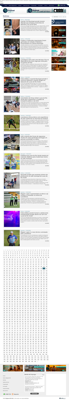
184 (30, 266)
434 (17, 293)
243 (7, 273)
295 (9, 279)
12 (26, 250)
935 (38, 346)
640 (22, 315)
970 (41, 350)
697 (38, 321)
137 (41, 261)
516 (9, 303)
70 (15, 255)
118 (36, 259)
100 (35, 257)
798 (36, 332)
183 (28, 266)
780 (33, 330)
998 (25, 354)
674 (22, 319)
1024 (14, 357)
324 (41, 281)
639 (20, 315)
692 (25, 321)
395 (4, 290)
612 (38, 312)
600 (7, 312)
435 (20, 293)
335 (25, 283)
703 (9, 323)
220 (36, 270)
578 (38, 308)
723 (17, 325)
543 (36, 304)
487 (22, 299)
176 (9, 266)
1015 (32, 356)
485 (17, 299)
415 (12, 292)
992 (9, 354)
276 (4, 277)
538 (22, 304)
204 (38, 268)
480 (4, 299)
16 (35, 250)
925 (12, 346)
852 (44, 337)
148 (25, 262)
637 (14, 315)
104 (45, 257)
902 (41, 343)
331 (14, 283)
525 (33, 303)
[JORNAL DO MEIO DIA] (34, 368)
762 (30, 328)
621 (17, 314)
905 (4, 345)
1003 (40, 354)
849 (36, 337)
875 (14, 341)
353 (28, 284)
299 (20, 279)
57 (32, 253)
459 (38, 295)
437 (25, 293)
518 (14, 303)
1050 (47, 359)
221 (38, 270)
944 (17, 348)
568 (12, 308)
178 (14, 266)
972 (46, 350)
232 (22, 272)
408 (38, 290)
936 (41, 346)
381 (12, 288)
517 (12, 303)
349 (17, 284)
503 (20, 301)
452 (20, 295)
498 (7, 301)
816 (38, 334)
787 (7, 332)
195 (14, 268)
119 (38, 259)
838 (7, 337)
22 (48, 250)
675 (25, 319)
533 (9, 304)
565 (4, 308)
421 (28, 292)
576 (33, 308)
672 (17, 319)
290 (41, 277)
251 (28, 273)
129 (20, 261)
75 (26, 255)
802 (46, 332)
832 (36, 335)
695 (33, 321)
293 (4, 279)
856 (9, 339)
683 (46, 319)
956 (4, 350)
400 (17, 290)
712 (33, 323)
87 (6, 257)
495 (44, 299)
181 (22, 266)
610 (33, 312)
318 (25, 281)
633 (4, 315)
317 (22, 281)
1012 (23, 356)
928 (20, 346)
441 (36, 293)
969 (38, 350)
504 (22, 301)
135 (36, 261)
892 (14, 343)
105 (48, 257)
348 (14, 284)
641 (25, 315)
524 (30, 303)
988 (44, 352)
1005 (46, 354)
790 (14, 332)
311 (7, 281)
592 (30, 310)
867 (38, 339)
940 (7, 348)
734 (46, 325)
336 (28, 283)
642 (28, 315)
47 (10, 253)
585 (12, 310)
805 (9, 334)
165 (25, 264)
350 (20, 284)
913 (25, 345)
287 (33, 277)
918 (38, 345)
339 (36, 283)
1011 (20, 356)
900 (36, 343)
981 (25, 352)
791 (17, 332)
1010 (17, 356)
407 (36, 290)
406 (33, 290)
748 (38, 326)
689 (17, 321)
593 (33, 310)
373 (36, 286)
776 (22, 330)
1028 (26, 357)
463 (4, 297)
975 (9, 352)
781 (36, 330)
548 (4, 306)
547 (46, 304)
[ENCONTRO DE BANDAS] (58, 43)
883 (36, 341)
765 (38, 328)
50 (17, 253)
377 (46, 286)
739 (14, 326)
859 (17, 339)
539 (25, 304)
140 (4, 262)
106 (4, 259)
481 (7, 299)
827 (22, 335)
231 (20, 272)
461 (44, 295)
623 (22, 314)
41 (43, 251)
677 (30, 319)
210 (9, 270)
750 (44, 326)
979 (20, 352)
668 (7, 319)
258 (46, 273)
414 (9, 292)
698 (41, 321)
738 (12, 326)
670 (12, 319)
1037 (7, 359)
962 (20, 350)
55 (28, 253)
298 (17, 279)
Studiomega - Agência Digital (62, 398)
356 (36, 284)
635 (9, 315)
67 (8, 255)
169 (36, 264)
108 (9, 259)
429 (4, 293)
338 (33, 283)
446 (4, 295)
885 (41, 341)
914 (28, 345)
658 (25, 317)
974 (7, 352)
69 (12, 255)
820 (4, 335)
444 (44, 293)
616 (4, 314)
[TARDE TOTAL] (13, 368)
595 (38, 310)
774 (17, 330)
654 (14, 317)
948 (28, 348)
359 (44, 284)
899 (33, 343)
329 (9, 283)
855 (7, 339)
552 (14, 306)
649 (46, 315)
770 (7, 330)
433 (14, 293)
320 (30, 281)
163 (20, 264)
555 (22, 306)
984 (33, 352)
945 (20, 348)
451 (17, 295)
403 (25, 290)
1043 (26, 359)
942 (12, 348)
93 (19, 257)
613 (41, 312)
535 (14, 304)
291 (44, 277)
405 (30, 290)
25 (8, 251)
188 (41, 266)
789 (12, 332)
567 (9, 308)
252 (30, 273)
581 (46, 308)
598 (46, 310)
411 (46, 290)
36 (32, 251)
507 (30, 301)
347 (12, 284)
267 (25, 275)
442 (38, 293)
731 (38, 325)
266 (22, 275)
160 (12, 264)
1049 (44, 359)
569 (14, 308)
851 (41, 337)
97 (28, 257)
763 (33, 328)
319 (28, 281)
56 (30, 253)
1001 (34, 354)
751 (46, 326)
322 (36, 281)
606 (22, 312)
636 (12, 315)
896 (25, 343)
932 (30, 346)
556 (25, 306)
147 (22, 262)
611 (36, 312)
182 (25, 266)
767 (44, 328)
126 (12, 261)
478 (44, 297)
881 (30, 341)
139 (46, 261)
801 (44, 332)
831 (33, 335)
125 (9, 261)
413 (7, 292)
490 (30, 299)
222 (41, 270)
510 (38, 301)
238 (38, 272)
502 (17, 301)
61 (41, 253)
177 (12, 266)
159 (9, 264)
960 (14, 350)
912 (22, 345)
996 (20, 354)
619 (12, 314)
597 (44, 310)
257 (44, 273)
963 (22, 350)
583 (7, 310)
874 (12, 341)
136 (38, 261)
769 (4, 330)
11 (24, 250)
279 (12, 277)
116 (30, 259)
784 (44, 330)
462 (46, 295)
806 (12, 334)
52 (21, 253)
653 (12, 317)
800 (41, 332)
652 (9, 317)
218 (30, 270)
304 (33, 279)
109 (12, 259)
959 (12, 350)
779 (30, 330)
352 (25, 284)
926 (14, 346)
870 (46, 339)
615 (46, 312)
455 (28, 295)
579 (41, 308)
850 (38, 337)
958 (9, 350)
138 (44, 261)
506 (28, 301)
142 (9, 262)
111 (17, 259)
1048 (41, 359)
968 (36, 350)
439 (30, 293)
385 (22, 288)
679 (36, 319)
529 (44, 303)
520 (20, 303)
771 (9, 330)
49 (15, 253)
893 (17, 343)
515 (7, 303)
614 (44, 312)
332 (17, 283)
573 (25, 308)
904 (46, 343)
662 (36, 317)
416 (14, 292)
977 (14, 352)
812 (28, 334)
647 (41, 315)
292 (46, 277)
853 (46, 337)
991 (7, 354)
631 (44, 314)
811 (25, 334)
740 (17, 326)
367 (20, 286)
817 (41, 334)
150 (30, 262)
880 (28, 341)
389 (33, 288)
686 (9, 321)
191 (4, 268)
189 (44, 266)
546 (44, 304)
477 (41, 297)
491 (33, 299)
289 (38, 277)
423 (33, 292)
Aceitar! (1, 3)
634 (7, 315)
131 (25, 261)
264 (17, 275)
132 (28, 261)
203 (36, 268)
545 (41, 304)
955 (46, 348)
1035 (47, 357)
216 (25, 270)
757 (17, 328)
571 (20, 308)
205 (41, 268)
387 (28, 288)
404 (28, 290)
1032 (38, 357)
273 (41, 275)
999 (28, 354)
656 (20, 317)
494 (41, 299)
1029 (29, 357)
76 (28, 255)
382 (14, 288)
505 (25, 301)
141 (7, 262)
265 (20, 275)
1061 (35, 361)
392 (41, 288)
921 (46, 345)
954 (44, 348)
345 (7, 284)
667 (4, 319)
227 (9, 272)
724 (20, 325)
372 (33, 286)
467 (14, 297)
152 (36, 262)
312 (9, 281)
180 (20, 266)
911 (20, 345)
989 (46, 352)
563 (44, 306)
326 (46, 281)
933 (33, 346)
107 (7, 259)
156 (46, 262)
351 (22, 284)
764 (36, 328)
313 (12, 281)
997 (22, 354)
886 (44, 341)
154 (41, 262)
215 (22, 270)
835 (44, 335)
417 (17, 292)
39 (39, 251)
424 (36, 292)
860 (20, 339)
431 (9, 293)
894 (20, 343)
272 (38, 275)
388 (30, 288)
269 (30, 275)
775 (20, 330)
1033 (41, 357)
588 (20, 310)
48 (12, 253)
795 (28, 332)
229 (14, 272)
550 (9, 306)
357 (38, 284)
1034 (44, 357)
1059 (29, 361)
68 (10, 255)
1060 (32, 361)
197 (20, 268)
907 (9, 345)
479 (46, 297)
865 (33, 339)
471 (25, 297)
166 (28, 264)
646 (38, 315)
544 (38, 304)
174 (4, 266)
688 (14, 321)
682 (44, 319)
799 (38, 332)
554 (20, 306)
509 (36, 301)
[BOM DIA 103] (58, 67)
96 (26, 257)
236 (33, 272)
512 (44, 301)
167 (30, 264)
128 (17, 261)
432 (12, 293)
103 (43, 257)
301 (25, 279)
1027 (23, 357)
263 (14, 275)
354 (30, 284)
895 (22, 343)
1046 (35, 359)
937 (44, 346)
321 (33, 281)
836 (46, 335)
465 (9, 297)
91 (15, 257)
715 (41, 323)
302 (28, 279)
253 (33, 273)
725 (22, 325)
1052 (7, 361)
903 (44, 343)
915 (30, 345)
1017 (38, 356)
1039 (14, 359)
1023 (10, 357)
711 (30, 323)
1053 (10, 361)
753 (7, 328)
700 (46, 321)
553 (17, 306)
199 (25, 268)
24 (6, 251)
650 (4, 317)
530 (46, 303)
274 (44, 275)
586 (14, 310)
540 (28, 304)
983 (30, 352)
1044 (29, 359)
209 (7, 270)
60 (39, 253)
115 (28, 259)
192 (7, 268)
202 (33, 268)
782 (38, 330)
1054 (14, 361)
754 (9, 328)
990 (4, 354)
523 (28, 303)
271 (36, 275)
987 (41, 352)
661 (33, 317)
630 (41, 314)
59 (37, 253)
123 (4, 261)
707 (20, 323)
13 (28, 250)
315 (17, 281)
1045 (32, 359)
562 (41, 306)
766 (41, 328)
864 (30, 339)
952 (38, 348)
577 (36, 308)
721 (12, 325)
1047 (38, 359)
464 (7, 297)
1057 (23, 361)
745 (30, 326)
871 (4, 341)
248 (20, 273)
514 (4, 303)
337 (30, 283)
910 (17, 345)
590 (25, 310)
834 (41, 335)
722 (14, 325)
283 (22, 277)
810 (22, 334)
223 (44, 270)
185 (33, 266)
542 (33, 304)
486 (20, 299)
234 (28, 272)
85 (48, 255)
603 (14, 312)
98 (30, 257)
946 (22, 348)
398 (12, 290)
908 (12, 345)
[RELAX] (58, 31)
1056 (20, 361)
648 (44, 315)
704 (12, 323)
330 (12, 283)
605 (20, 312)
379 (7, 288)
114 (25, 259)
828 (25, 335)
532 (7, 304)
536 (17, 304)
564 (46, 306)
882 (33, 341)
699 (44, 321)
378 (4, 288)
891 (12, 343)
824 (14, 335)
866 (36, 339)
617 (7, 314)
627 (33, 314)
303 (30, 279)
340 (38, 283)
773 (14, 330)
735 (4, 326)
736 (7, 326)
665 (44, 317)
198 (22, 268)
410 (44, 290)
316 (20, 281)
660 (30, 317)
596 (41, 310)
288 (36, 277)
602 (12, 312)
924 (9, 346)
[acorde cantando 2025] (58, 52)
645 (36, 315)
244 (9, 273)
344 (4, 284)
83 (43, 255)
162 (17, 264)
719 (7, 325)
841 (14, 337)
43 (48, 251)
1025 (17, 357)
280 (14, 277)
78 (32, 255)
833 (38, 335)
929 (22, 346)
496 (46, 299)
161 (14, 264)
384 (20, 288)
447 (7, 295)
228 (12, 272)
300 (22, 279)
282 (20, 277)
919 (41, 345)
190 (46, 266)
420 (25, 292)
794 (25, 332)
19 (41, 250)
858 (14, 339)
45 (6, 253)
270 (33, 275)
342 (44, 283)
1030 (32, 357)
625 (28, 314)
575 (30, 308)
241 (46, 272)
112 (20, 259)
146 (20, 262)
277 (7, 277)
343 (46, 283)
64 (48, 253)
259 (4, 275)
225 (4, 272)
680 (38, 319)
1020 (47, 356)
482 (9, 299)
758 (20, 328)
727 (28, 325)
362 (7, 286)
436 (22, 293)
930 (25, 346)
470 (22, 297)
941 (9, 348)
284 (25, 277)
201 (30, 268)
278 (9, 277)
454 (25, 295)
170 (38, 264)
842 (17, 337)
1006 (4, 356)
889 (7, 343)
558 (30, 306)
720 (9, 325)
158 (7, 264)
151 (33, 262)
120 (41, 259)
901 (38, 343)
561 (38, 306)
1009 (14, 356)
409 (41, 290)
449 (12, 295)
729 (33, 325)
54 (26, 253)
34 (28, 251)
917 (36, 345)
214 (20, 270)
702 (7, 323)
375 (41, 286)
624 (25, 314)
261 (9, 275)
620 (14, 314)
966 (30, 350)
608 (28, 312)
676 (28, 319)
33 (26, 251)
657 (22, 317)
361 (4, 286)
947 (25, 348)
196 (17, 268)
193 (9, 268)
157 (4, 264)
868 (41, 339)
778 (28, 330)
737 (9, 326)
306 (38, 279)
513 (46, 301)
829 (28, 335)
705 (14, 323)
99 (32, 257)
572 (22, 308)
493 (38, 299)
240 (44, 272)
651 (7, 317)
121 (44, 259)
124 (7, 261)
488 (25, 299)
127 (14, 261)
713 (36, 323)
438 (28, 293)
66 (6, 255)
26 (10, 251)
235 (30, 272)
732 (41, 325)
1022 (7, 357)
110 (14, 259)
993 (12, 354)
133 (30, 261)
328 (7, 283)
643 (30, 315)
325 (44, 281)
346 (9, 284)
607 (25, 312)
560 (36, 306)
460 (41, 295)
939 (4, 348)
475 (36, 297)
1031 (35, 357)
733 (44, 325)
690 (20, 321)
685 (7, 321)
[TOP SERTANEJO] (56, 368)
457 (33, 295)
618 (9, 314)
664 (41, 317)
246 (14, 273)
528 (41, 303)
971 (44, 350)
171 (41, 264)
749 (41, 326)
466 (12, 297)
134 (33, 261)
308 (44, 279)
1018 (41, 356)
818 (44, 334)
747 (36, 326)
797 (33, 332)
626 (30, 314)
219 (33, 270)
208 (4, 270)
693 (28, 321)
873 (9, 341)
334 (22, 283)
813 (30, 334)
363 (9, 286)
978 (17, 352)
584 (9, 310)
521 (22, 303)
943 (14, 348)
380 (9, 288)
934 (36, 346)
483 (12, 299)
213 (17, 270)
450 (14, 295)
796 (30, 332)
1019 (44, 356)
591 (28, 310)
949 (30, 348)
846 (28, 337)
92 (17, 257)
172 (44, 264)
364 (12, 286)
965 (28, 350)
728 (30, 325)
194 (12, 268)
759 (22, 328)
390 (36, 288)
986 (38, 352)
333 (20, 283)
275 (46, 275)
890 (9, 343)
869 (44, 339)
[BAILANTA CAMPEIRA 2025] (58, 59)
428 (46, 292)
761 (28, 328)
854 (4, 339)
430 (7, 293)
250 (25, 273)
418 (20, 292)
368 (22, 286)
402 (22, 290)
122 (46, 259)
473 (30, 297)
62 (43, 253)
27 (12, 251)
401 (20, 290)
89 (10, 257)
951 (36, 348)
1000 (31, 354)
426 (41, 292)
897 (28, 343)
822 (9, 335)
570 (17, 308)
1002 (37, 354)
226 (7, 272)
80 (37, 255)
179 (17, 266)
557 (28, 306)
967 (33, 350)
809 (20, 334)
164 (22, 264)
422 (30, 292)
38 (37, 251)
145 (17, 262)
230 (17, 272)
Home (6, 5)
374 (38, 286)
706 (17, 323)
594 (36, 310)
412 (4, 292)
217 (28, 270)
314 (14, 281)
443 (41, 293)
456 (30, 295)
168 (33, 264)
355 (33, 284)
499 (9, 301)
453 (22, 295)
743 (25, 326)
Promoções (40, 5)
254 (36, 273)
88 (8, 257)
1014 (29, 356)
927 (17, 346)
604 (17, 312)
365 (14, 286)
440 (33, 293)
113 (22, 259)
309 (46, 279)
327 (4, 283)
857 (12, 339)
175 (7, 266)
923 (7, 346)
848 (33, 337)
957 (7, 350)
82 (41, 255)
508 (33, 301)
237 (36, 272)
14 (30, 250)
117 (33, 259)
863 (28, 339)
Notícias (19, 5)
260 (7, 275)
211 (12, 270)
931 (28, 346)
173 (46, 264)
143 (12, 262)
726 (25, 325)
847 (30, 337)
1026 (20, 357)
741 (20, 326)
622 (20, 314)
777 (25, 330)
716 (44, 323)
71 (17, 255)
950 (33, 348)
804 (7, 334)
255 (38, 273)
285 (28, 277)
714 (38, 323)
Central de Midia (6, 388)
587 (17, 310)
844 (22, 337)
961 (17, 350)
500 (12, 301)
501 (14, 301)
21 (46, 250)
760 (25, 328)
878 (22, 341)
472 (28, 297)
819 (46, 334)
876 (17, 341)
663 (38, 317)
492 (36, 299)
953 (41, 348)
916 (33, 345)
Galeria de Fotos (26, 5)
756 (14, 328)
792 (20, 332)
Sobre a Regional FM (12, 5)
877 (20, 341)
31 (21, 251)
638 (17, 315)
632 (46, 314)
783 (41, 330)
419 (22, 292)
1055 (17, 361)
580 (44, 308)
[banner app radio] (46, 10)
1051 (4, 361)
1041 (20, 359)
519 (17, 303)
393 (44, 288)
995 (17, 354)
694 (30, 321)
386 (25, 288)
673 (20, 319)
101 (37, 257)
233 (25, 272)
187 (38, 266)
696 (36, 321)
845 (25, 337)
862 (25, 339)
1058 (26, 361)
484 (14, 299)
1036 (4, 359)
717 (46, 323)
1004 (43, 354)
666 (46, 317)
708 (22, 323)
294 (7, 279)
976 (12, 352)
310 (4, 281)
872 (7, 341)
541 (30, 304)
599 (4, 312)
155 (44, 262)
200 (28, 268)
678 (33, 319)
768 (46, 328)
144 (14, 262)
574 (28, 308)
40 (41, 251)
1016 (35, 356)
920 (44, 345)
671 (14, 319)
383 (17, 288)
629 (38, 314)
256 (41, 273)
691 (22, 321)
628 (36, 314)
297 (14, 279)
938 (46, 346)
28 (15, 251)
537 (20, 304)
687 (12, 321)
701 (4, 323)
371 (30, 286)
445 (46, 293)
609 (30, 312)
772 (12, 330)
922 (4, 346)
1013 (26, 356)
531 (4, 304)
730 (36, 325)
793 (22, 332)
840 (12, 337)
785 (46, 330)
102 (40, 257)
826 (20, 335)
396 (7, 290)
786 (4, 332)
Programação (33, 5)
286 (30, 277)
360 (46, 284)
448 (9, 295)
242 (4, 273)
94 (21, 257)
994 (14, 354)
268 (28, 275)
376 (44, 286)
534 (12, 304)
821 (7, 335)
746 (33, 326)
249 (22, 273)
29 (17, 251)
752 (4, 328)
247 (17, 273)
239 (41, 272)
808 (17, 334)
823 (12, 335)
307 (41, 279)
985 (36, 352)
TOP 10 (45, 5)
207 (46, 268)
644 (33, 315)
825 (17, 335)
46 (8, 253)
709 (25, 323)
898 (30, 343)
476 (38, 297)
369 (25, 286)
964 (25, 350)
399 (14, 290)
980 (22, 352)
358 (41, 284)
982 (28, 352)
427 (44, 292)
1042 (23, 359)
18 (39, 250)
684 (4, 321)
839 (9, 337)
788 (9, 332)
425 (38, 292)
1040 (17, 359)
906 (7, 345)
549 (7, 306)
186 (36, 266)
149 (28, 262)
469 (20, 297)
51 (19, 253)
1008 (10, 356)
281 (17, 277)
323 (38, 281)
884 (38, 341)
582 (4, 310)
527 (38, 303)
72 (19, 255)
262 (12, 275)
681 (41, 319)
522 (25, 303)
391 (38, 288)
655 (17, 317)
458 (36, 295)
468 (17, 297)
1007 (7, 356)
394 (46, 288)
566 (7, 308)
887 (46, 341)
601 (9, 312)
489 (28, 299)
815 (36, 334)
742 (22, 326)
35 (30, 251)
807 (14, 334)
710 (28, 323)
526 (36, 303)
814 (33, 334)
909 (14, 345)
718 (4, 325)
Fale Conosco (51, 5)
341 (41, 283)
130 (22, 261)
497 (4, 301)
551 (12, 306)
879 (25, 341)
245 (12, 273)
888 (4, 343)
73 (21, 255)
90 (12, 257)
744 (28, 326)
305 (36, 279)
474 (33, 297)
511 (41, 301)
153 (38, 262)
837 (4, 337)
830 (30, 335)
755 (12, 328)
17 (37, 250)
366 (17, 286)
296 (12, 279)
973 (4, 352)
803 (4, 334)
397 (9, 290)
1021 (4, 357)
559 (33, 306)
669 (9, 319)
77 (30, 255)
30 (19, 251)
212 (14, 270)
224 (46, 270)
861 (22, 339)
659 (28, 317)
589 (22, 310)
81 (39, 255)
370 (28, 286)
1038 (10, 359)
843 (20, 337)
